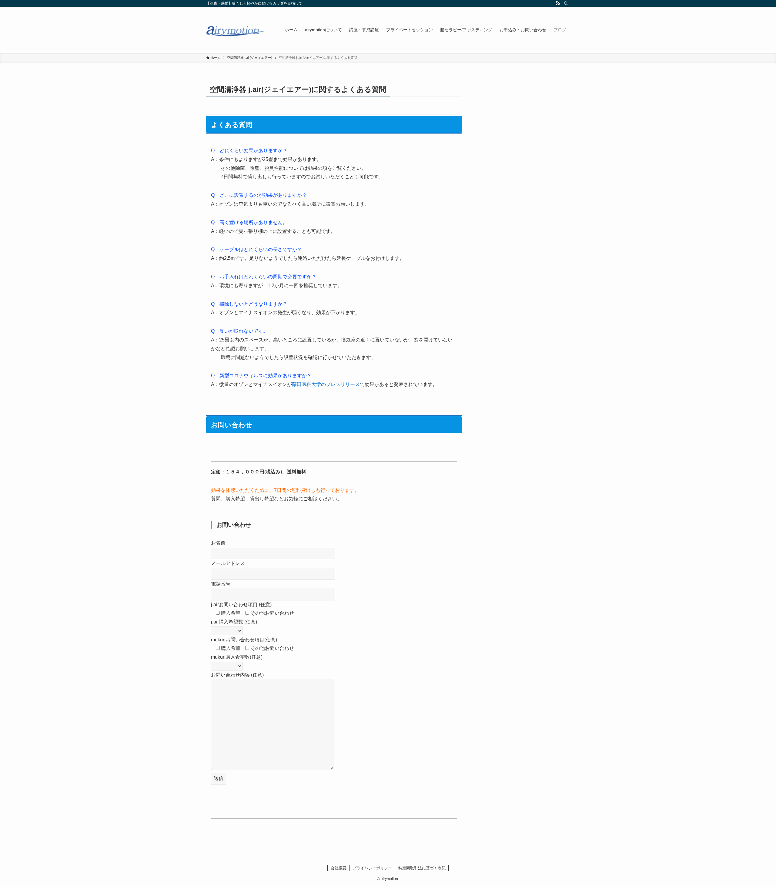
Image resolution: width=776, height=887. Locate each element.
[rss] (558, 3)
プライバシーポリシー (372, 868)
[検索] (566, 3)
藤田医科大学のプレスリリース (326, 384)
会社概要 (338, 868)
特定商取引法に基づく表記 (422, 868)
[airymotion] (237, 30)
